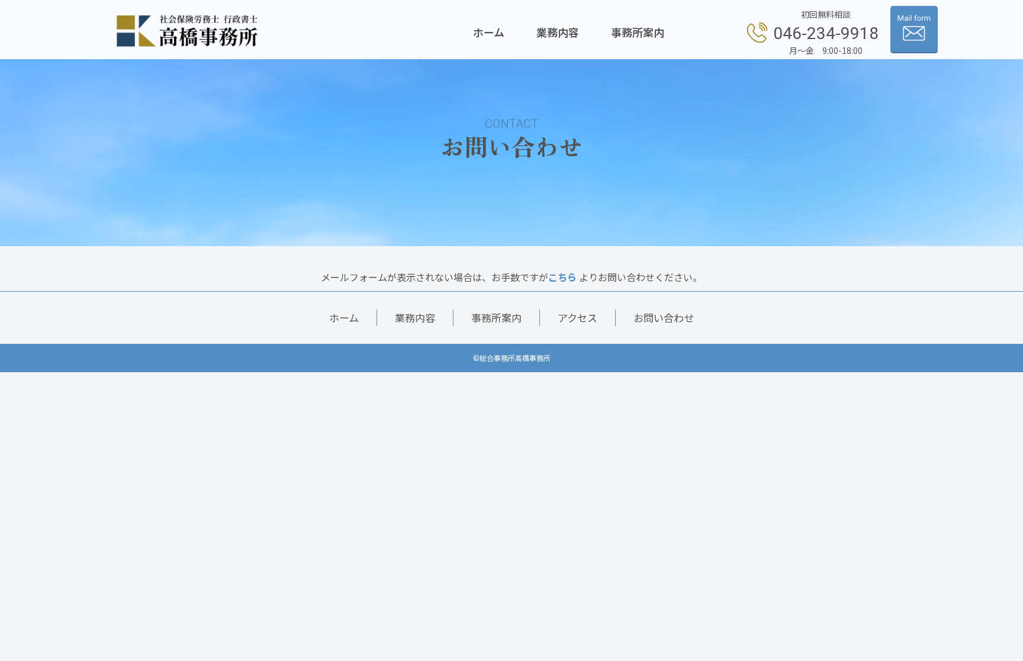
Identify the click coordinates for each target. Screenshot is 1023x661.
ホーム (488, 32)
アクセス (577, 317)
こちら (562, 277)
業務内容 (557, 32)
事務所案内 (637, 32)
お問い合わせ (663, 317)
